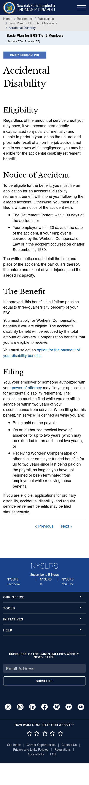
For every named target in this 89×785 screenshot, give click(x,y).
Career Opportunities (41, 744)
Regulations (62, 749)
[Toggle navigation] (81, 7)
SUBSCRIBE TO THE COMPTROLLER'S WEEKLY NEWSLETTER (44, 655)
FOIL (53, 754)
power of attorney (27, 387)
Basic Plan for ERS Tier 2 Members (33, 23)
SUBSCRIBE (44, 681)
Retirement (24, 18)
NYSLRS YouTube (68, 581)
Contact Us (69, 744)
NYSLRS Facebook (13, 581)
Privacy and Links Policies (30, 749)
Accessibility (36, 754)
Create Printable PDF (25, 55)
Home (7, 18)
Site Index (14, 744)
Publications (45, 18)
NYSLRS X (46, 581)
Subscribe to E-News (44, 574)
